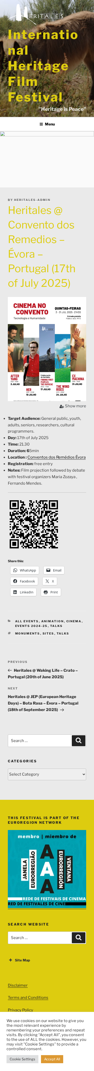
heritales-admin (32, 200)
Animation (52, 621)
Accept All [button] (52, 1059)
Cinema (74, 621)
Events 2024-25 (31, 626)
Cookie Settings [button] (22, 1059)
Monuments (27, 633)
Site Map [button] (22, 960)
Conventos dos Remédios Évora (56, 457)
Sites (48, 633)
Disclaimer (18, 985)
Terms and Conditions (28, 997)
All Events (27, 621)
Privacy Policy (20, 1010)
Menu (50, 124)
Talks (56, 626)
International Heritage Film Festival (43, 66)
